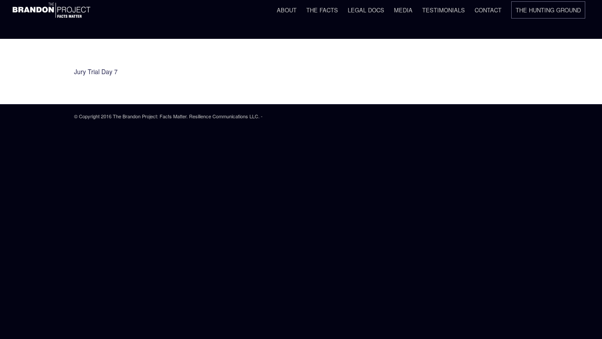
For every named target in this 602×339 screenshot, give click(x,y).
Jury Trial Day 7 (96, 71)
